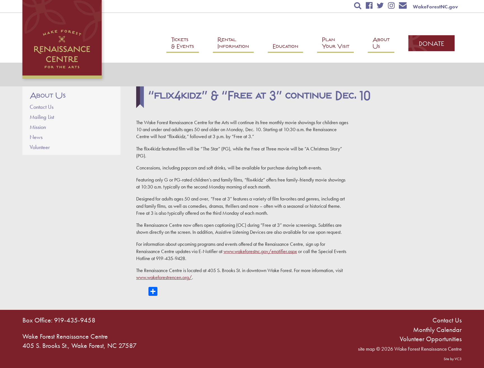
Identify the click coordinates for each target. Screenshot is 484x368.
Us (381, 44)
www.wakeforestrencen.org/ (164, 277)
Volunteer (40, 147)
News (36, 137)
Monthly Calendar (437, 329)
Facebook (369, 5)
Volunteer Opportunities (431, 338)
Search (358, 5)
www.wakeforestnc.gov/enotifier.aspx (260, 251)
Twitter (380, 5)
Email (402, 5)
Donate (431, 44)
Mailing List (42, 117)
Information (233, 44)
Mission (38, 127)
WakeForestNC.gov (435, 6)
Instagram (391, 5)
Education (285, 47)
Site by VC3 (453, 358)
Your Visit (335, 44)
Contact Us (41, 106)
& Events (182, 44)
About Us (48, 96)
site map (366, 348)
